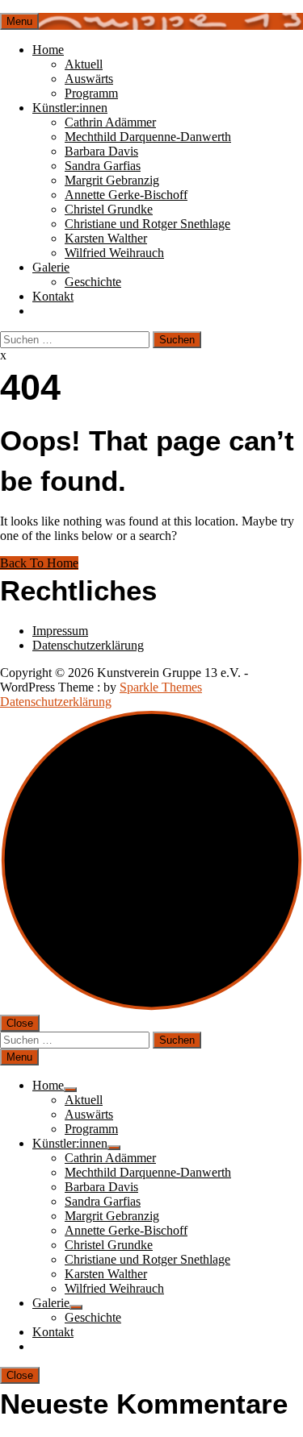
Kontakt (53, 296)
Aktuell (84, 64)
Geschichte (93, 282)
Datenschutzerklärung (88, 645)
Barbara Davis (101, 151)
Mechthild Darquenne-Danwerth (148, 136)
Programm (91, 93)
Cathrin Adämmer (110, 122)
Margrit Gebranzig (112, 180)
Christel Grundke (109, 209)
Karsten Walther (106, 238)
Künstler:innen (69, 107)
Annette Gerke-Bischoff (126, 194)
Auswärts (89, 78)
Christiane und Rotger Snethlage (147, 224)
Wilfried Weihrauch (114, 253)
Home (48, 49)
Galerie (50, 267)
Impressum (60, 631)
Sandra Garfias (103, 165)
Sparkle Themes (161, 687)
